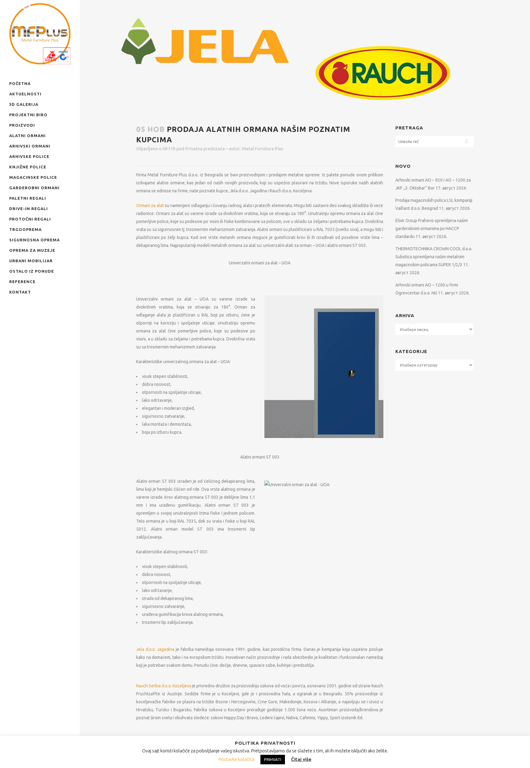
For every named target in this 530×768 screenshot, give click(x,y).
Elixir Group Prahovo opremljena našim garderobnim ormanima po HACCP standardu (431, 228)
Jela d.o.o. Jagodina (155, 649)
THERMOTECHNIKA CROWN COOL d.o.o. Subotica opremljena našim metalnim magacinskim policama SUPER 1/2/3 (433, 256)
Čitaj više (301, 759)
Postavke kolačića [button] (236, 759)
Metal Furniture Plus (262, 148)
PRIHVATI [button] (272, 759)
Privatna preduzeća (205, 148)
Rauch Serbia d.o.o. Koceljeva (163, 685)
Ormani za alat (150, 205)
